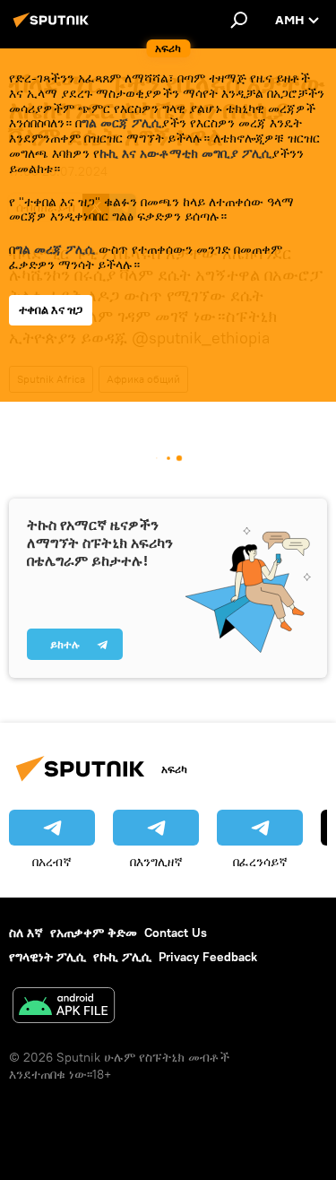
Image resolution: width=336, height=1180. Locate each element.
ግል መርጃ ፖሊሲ (121, 123)
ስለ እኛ (26, 932)
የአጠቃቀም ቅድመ (93, 932)
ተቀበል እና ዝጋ (50, 309)
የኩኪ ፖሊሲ (122, 957)
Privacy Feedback (208, 957)
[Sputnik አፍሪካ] (54, 27)
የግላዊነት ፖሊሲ (47, 957)
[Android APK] (64, 1007)
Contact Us (175, 932)
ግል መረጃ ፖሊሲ (55, 249)
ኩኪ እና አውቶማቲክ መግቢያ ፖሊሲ (185, 153)
